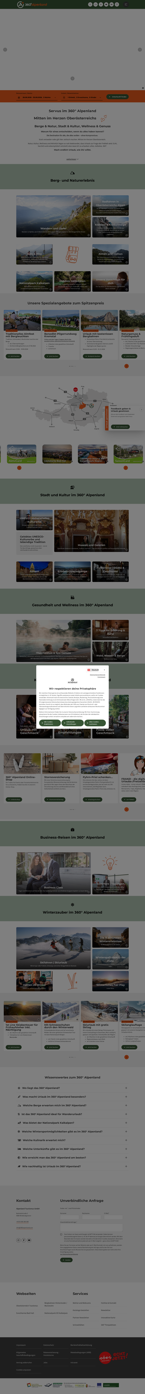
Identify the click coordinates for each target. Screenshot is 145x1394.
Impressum (101, 677)
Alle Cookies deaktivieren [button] (48, 723)
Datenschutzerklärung (97, 675)
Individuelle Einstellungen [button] (71, 723)
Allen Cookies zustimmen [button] (94, 723)
